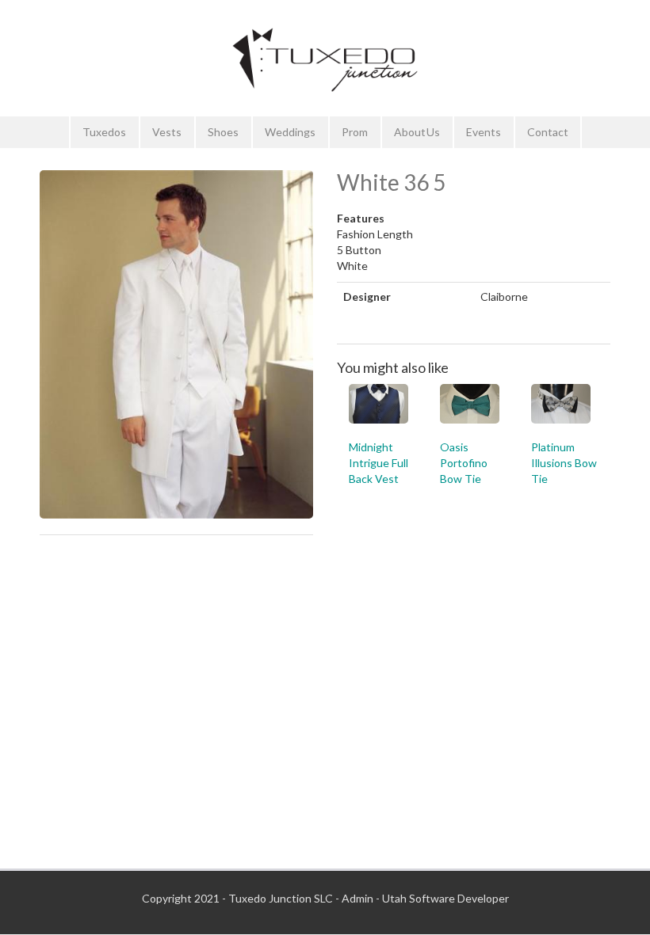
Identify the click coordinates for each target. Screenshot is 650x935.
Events (483, 132)
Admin (357, 898)
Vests (167, 132)
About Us (417, 132)
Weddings (290, 132)
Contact (547, 132)
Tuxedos (104, 132)
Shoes (223, 132)
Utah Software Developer (445, 898)
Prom (355, 132)
